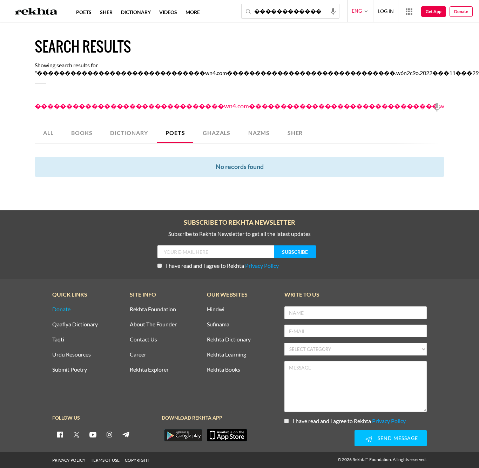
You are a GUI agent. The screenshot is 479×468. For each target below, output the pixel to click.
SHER (295, 132)
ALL (48, 132)
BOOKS (81, 132)
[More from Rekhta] (409, 11)
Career (138, 355)
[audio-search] (333, 11)
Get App (433, 11)
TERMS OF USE (105, 460)
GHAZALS (216, 132)
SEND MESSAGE (398, 438)
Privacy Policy (262, 265)
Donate (461, 11)
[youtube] (93, 434)
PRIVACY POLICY (69, 460)
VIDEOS (168, 12)
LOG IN (386, 11)
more (192, 12)
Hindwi (215, 309)
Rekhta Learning (226, 355)
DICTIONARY (129, 132)
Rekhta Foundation (153, 309)
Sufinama (218, 324)
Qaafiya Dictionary (75, 324)
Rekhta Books (223, 370)
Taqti (58, 339)
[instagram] (109, 434)
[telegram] (125, 434)
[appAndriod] (183, 435)
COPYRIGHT (137, 460)
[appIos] (227, 435)
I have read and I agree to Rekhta (222, 265)
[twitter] (76, 434)
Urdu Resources (71, 355)
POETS (175, 132)
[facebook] (60, 434)
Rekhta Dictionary (229, 339)
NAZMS (259, 132)
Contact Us (143, 339)
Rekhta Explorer (149, 370)
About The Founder (153, 324)
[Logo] (36, 12)
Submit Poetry (69, 370)
